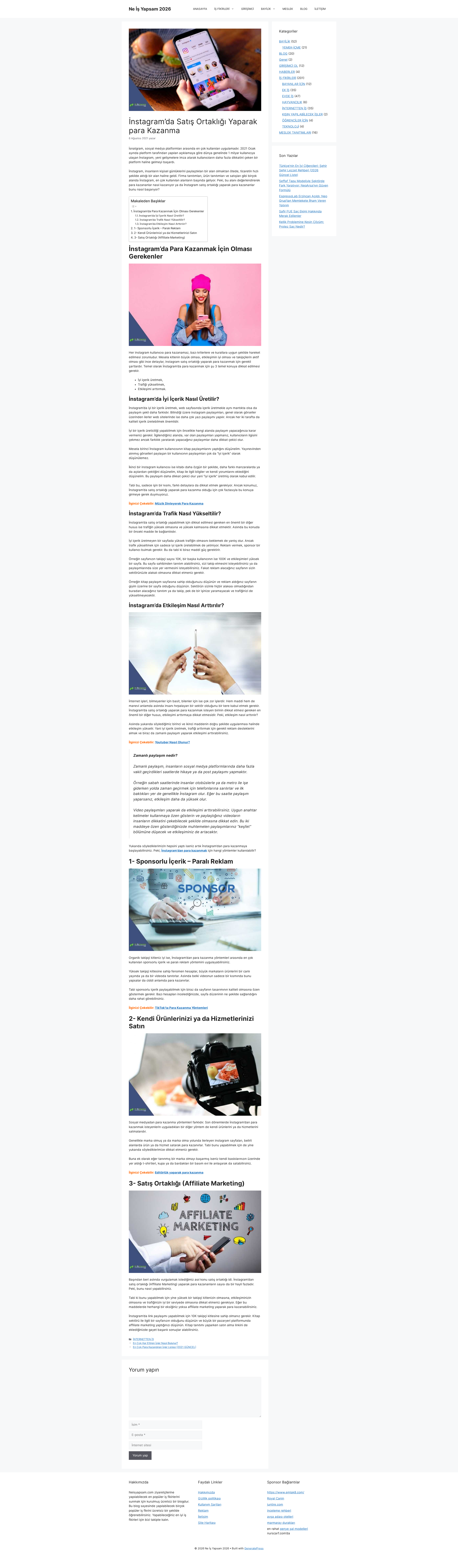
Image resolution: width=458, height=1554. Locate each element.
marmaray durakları (281, 1523)
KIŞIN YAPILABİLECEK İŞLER (302, 114)
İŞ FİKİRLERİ (222, 9)
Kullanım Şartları (209, 1504)
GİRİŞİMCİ (247, 9)
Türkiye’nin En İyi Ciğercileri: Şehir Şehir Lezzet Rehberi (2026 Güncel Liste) (303, 170)
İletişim (203, 1516)
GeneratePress (254, 1548)
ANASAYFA (200, 9)
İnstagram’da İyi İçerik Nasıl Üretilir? (161, 215)
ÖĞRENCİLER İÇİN (295, 120)
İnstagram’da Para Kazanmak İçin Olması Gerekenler (168, 211)
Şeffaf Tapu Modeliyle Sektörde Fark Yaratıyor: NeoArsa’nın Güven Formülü (303, 185)
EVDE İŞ (288, 96)
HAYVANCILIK (292, 102)
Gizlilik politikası (209, 1498)
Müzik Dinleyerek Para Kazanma (179, 503)
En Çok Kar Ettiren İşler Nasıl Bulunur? (155, 1343)
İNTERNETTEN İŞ (143, 1339)
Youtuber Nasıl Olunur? (172, 742)
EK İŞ (285, 90)
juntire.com (275, 1504)
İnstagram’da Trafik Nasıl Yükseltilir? (162, 219)
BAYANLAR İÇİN (293, 84)
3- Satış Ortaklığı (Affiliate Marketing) (159, 237)
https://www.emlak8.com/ (285, 1492)
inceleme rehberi (279, 1510)
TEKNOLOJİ (290, 126)
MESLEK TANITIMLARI (295, 132)
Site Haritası (207, 1523)
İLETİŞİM (320, 9)
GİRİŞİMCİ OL (288, 66)
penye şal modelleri (294, 1529)
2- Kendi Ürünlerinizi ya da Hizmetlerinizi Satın (165, 233)
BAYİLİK (266, 9)
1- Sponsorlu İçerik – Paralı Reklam (157, 228)
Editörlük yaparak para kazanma (179, 1172)
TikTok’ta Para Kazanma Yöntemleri (181, 1008)
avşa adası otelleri (280, 1516)
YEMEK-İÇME (291, 47)
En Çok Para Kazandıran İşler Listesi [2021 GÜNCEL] (164, 1347)
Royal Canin (275, 1498)
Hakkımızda (206, 1492)
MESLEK (287, 9)
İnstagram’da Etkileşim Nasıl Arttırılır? (163, 223)
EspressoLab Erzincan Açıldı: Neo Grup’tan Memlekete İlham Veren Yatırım (303, 200)
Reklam (203, 1510)
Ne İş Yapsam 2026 (150, 9)
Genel (283, 59)
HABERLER (287, 72)
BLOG (303, 9)
